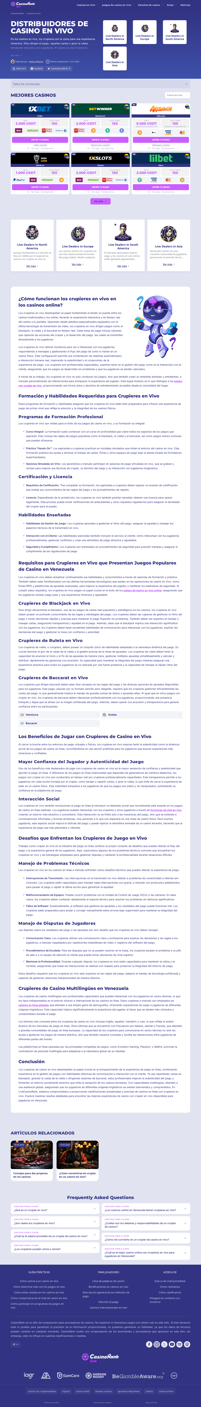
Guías (170, 4)
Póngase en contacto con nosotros (165, 1300)
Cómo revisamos (170, 1286)
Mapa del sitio (151, 1402)
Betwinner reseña (100, 144)
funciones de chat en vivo (165, 810)
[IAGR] (29, 1375)
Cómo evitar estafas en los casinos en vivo (39, 1292)
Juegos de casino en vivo (116, 4)
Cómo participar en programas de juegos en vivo (37, 1305)
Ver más (98, 201)
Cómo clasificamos (170, 1292)
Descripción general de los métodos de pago (106, 1294)
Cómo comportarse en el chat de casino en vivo (39, 1298)
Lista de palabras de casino (108, 1281)
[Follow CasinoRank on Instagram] (157, 1344)
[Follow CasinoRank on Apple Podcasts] (187, 1344)
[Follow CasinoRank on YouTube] (172, 1344)
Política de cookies (51, 1402)
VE (14, 1344)
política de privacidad (102, 1402)
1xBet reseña (40, 144)
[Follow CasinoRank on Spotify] (179, 1344)
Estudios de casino (149, 4)
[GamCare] (68, 1375)
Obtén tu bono (40, 140)
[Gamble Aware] (138, 1375)
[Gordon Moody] (95, 1375)
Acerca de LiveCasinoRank (170, 1281)
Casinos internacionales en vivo (108, 1307)
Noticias (185, 4)
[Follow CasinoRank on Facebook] (149, 1344)
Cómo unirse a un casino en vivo (39, 1281)
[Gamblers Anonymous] (46, 1375)
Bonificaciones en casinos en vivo (108, 1286)
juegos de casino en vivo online (142, 590)
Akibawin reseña (161, 144)
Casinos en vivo (86, 4)
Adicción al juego (108, 1302)
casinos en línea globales (33, 1005)
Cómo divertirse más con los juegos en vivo (39, 1286)
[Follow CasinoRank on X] (164, 1344)
